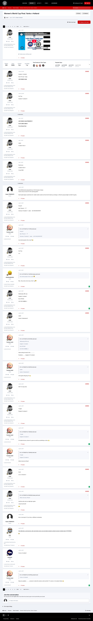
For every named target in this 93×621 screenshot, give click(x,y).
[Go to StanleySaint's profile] (43, 65)
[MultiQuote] (19, 58)
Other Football (19, 17)
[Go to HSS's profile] (10, 531)
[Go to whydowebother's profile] (10, 273)
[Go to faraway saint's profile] (37, 65)
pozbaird (10, 557)
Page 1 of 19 (26, 26)
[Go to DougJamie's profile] (40, 65)
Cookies (17, 618)
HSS (10, 535)
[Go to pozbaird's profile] (10, 553)
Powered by (84, 618)
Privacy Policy (6, 618)
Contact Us (12, 618)
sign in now (31, 596)
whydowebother (10, 277)
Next (18, 26)
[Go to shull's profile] (4, 17)
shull (7, 17)
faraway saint (10, 232)
